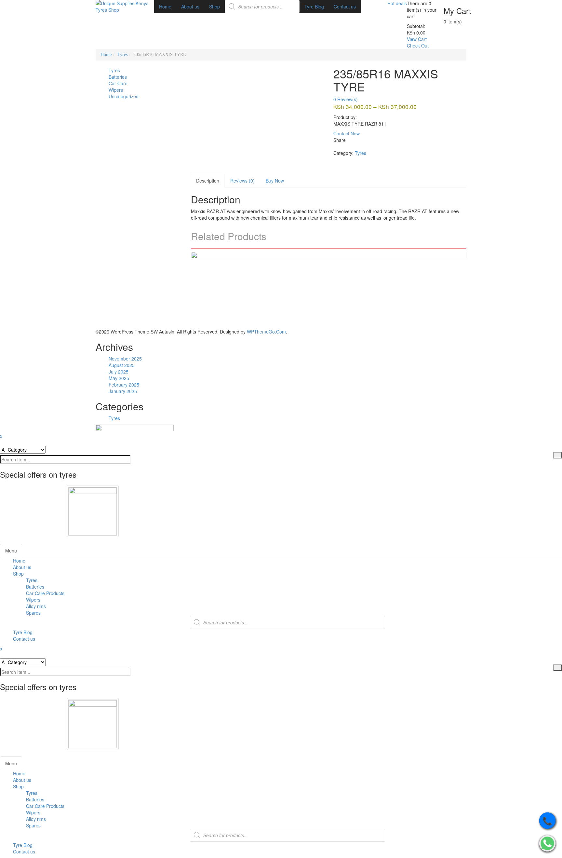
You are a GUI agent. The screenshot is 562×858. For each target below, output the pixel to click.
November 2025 (125, 358)
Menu (11, 550)
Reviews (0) (242, 180)
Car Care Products (45, 593)
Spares (33, 612)
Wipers (33, 599)
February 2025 (124, 384)
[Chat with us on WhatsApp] (547, 843)
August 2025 (122, 365)
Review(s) (345, 99)
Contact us (24, 638)
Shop (18, 573)
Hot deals (397, 3)
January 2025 (123, 391)
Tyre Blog (23, 632)
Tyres (122, 54)
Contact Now (346, 133)
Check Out (418, 45)
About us (22, 567)
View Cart (417, 39)
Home (106, 54)
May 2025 (119, 378)
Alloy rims (36, 606)
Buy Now (275, 180)
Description (207, 180)
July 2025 (118, 371)
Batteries (35, 586)
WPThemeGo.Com (266, 331)
